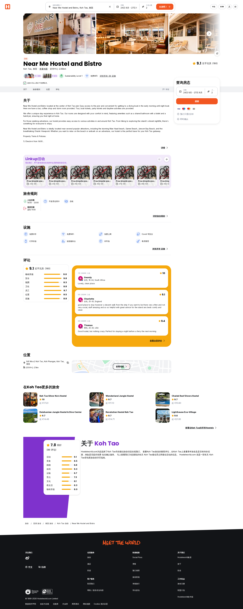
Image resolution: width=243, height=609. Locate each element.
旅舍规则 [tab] (36, 89)
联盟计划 (181, 590)
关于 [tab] (25, 89)
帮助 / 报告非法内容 (95, 590)
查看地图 (43, 69)
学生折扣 (136, 590)
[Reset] (110, 7)
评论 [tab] (57, 89)
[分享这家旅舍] (217, 53)
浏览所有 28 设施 (108, 76)
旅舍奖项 (136, 577)
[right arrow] (166, 159)
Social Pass (137, 557)
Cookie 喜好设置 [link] (101, 604)
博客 (134, 564)
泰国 (35, 69)
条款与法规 (44, 604)
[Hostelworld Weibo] (27, 558)
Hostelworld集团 (184, 557)
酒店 (89, 564)
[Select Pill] (229, 6)
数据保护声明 (30, 604)
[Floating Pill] (209, 33)
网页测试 (75, 604)
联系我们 (90, 584)
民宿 (89, 570)
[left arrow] (159, 159)
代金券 (65, 604)
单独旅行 (136, 584)
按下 (179, 564)
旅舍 (25, 59)
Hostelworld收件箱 (185, 597)
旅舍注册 (181, 584)
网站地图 (86, 604)
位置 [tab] (48, 89)
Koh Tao (27, 69)
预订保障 (136, 570)
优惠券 (55, 604)
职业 (179, 570)
